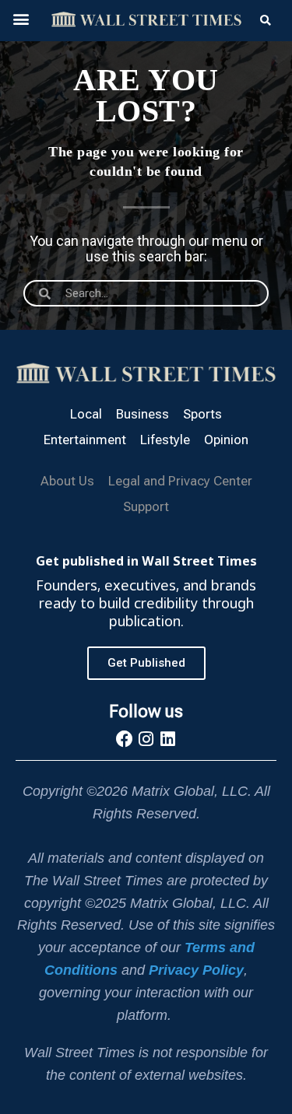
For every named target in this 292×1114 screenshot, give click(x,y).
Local (86, 414)
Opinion (226, 439)
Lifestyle (165, 439)
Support (146, 506)
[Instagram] (146, 739)
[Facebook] (124, 739)
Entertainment (85, 439)
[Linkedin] (168, 739)
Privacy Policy (196, 970)
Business (142, 414)
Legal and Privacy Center (180, 481)
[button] (20, 18)
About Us (67, 481)
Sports (202, 414)
